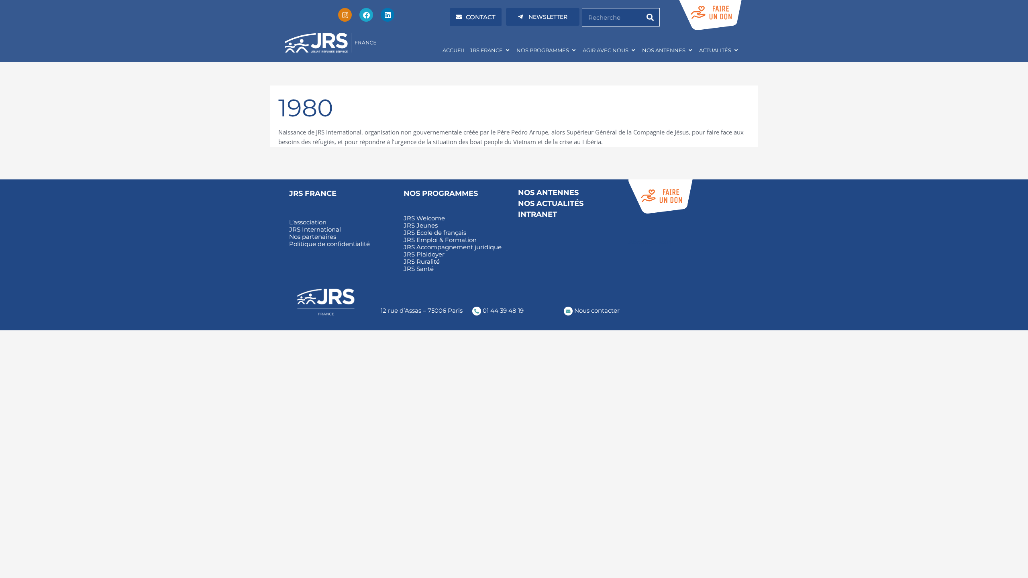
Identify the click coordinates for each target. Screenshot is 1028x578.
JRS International (315, 229)
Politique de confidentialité (329, 244)
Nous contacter (596, 310)
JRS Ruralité (422, 261)
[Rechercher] (650, 17)
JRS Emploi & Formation (440, 240)
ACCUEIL (454, 50)
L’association (307, 222)
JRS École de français (435, 232)
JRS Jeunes (421, 225)
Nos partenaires (312, 236)
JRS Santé (419, 269)
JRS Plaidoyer (424, 254)
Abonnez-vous (649, 242)
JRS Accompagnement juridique (453, 247)
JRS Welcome (424, 218)
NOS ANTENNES (663, 50)
